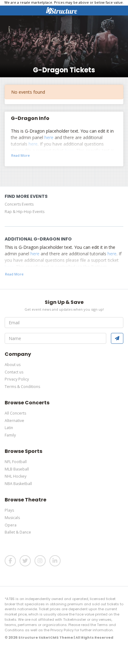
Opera (10, 525)
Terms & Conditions (22, 386)
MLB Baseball (17, 469)
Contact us (14, 372)
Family (10, 435)
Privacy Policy (17, 379)
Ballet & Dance (18, 532)
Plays (9, 510)
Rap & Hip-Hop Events (24, 211)
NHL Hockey (15, 476)
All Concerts (15, 413)
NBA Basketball (18, 483)
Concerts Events (19, 204)
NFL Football (16, 461)
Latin (9, 427)
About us (13, 364)
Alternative (14, 420)
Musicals (12, 517)
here (48, 137)
